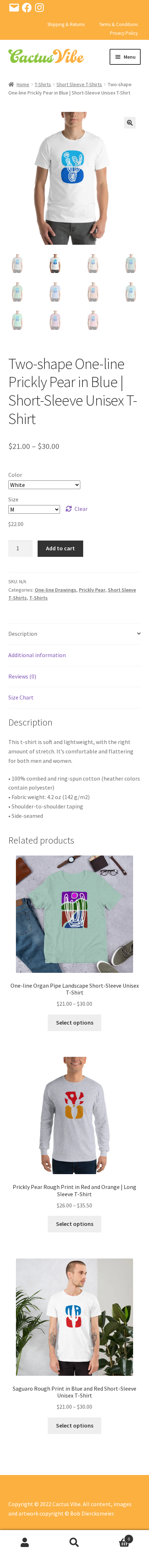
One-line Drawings (55, 590)
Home (23, 84)
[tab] (74, 634)
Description (22, 633)
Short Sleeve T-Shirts (79, 84)
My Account (25, 1542)
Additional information (37, 655)
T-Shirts (43, 84)
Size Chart (21, 697)
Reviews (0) (22, 676)
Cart (114, 1536)
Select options (74, 1022)
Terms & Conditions (118, 24)
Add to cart (60, 548)
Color (15, 474)
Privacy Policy (124, 33)
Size (13, 499)
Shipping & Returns (66, 24)
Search (74, 1542)
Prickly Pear (92, 590)
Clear (81, 508)
